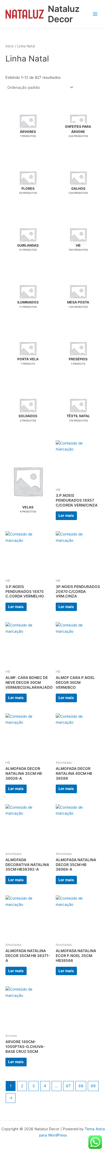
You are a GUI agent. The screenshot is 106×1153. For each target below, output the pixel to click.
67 (68, 1086)
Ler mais (66, 515)
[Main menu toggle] (95, 14)
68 (81, 1086)
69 (93, 1086)
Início (9, 46)
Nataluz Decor (64, 14)
